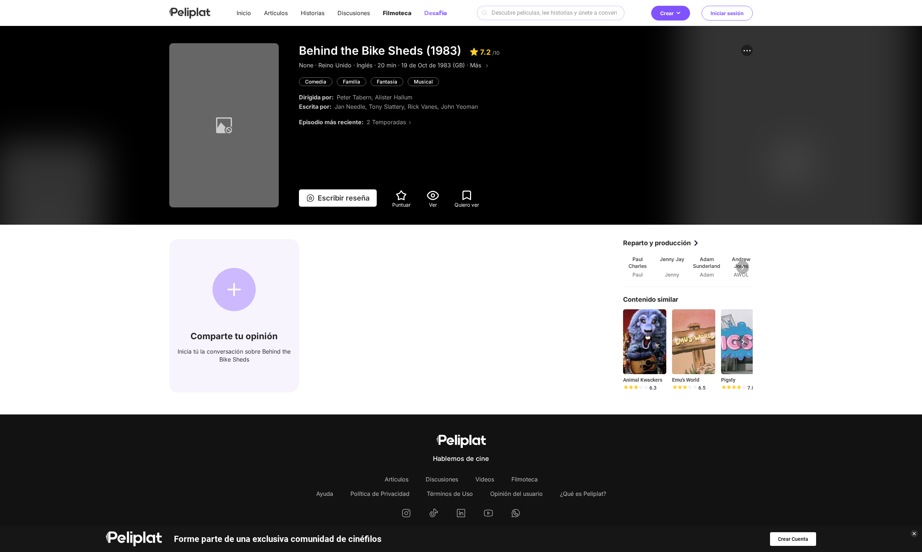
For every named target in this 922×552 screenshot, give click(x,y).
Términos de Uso (450, 494)
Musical (423, 81)
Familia (351, 81)
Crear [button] (667, 13)
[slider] (635, 387)
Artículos (276, 13)
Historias (313, 13)
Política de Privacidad (379, 494)
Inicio (244, 13)
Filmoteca (397, 13)
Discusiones (353, 13)
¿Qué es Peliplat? (583, 494)
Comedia (315, 81)
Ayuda (324, 494)
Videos (484, 479)
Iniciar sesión (727, 13)
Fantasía (387, 81)
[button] (747, 50)
